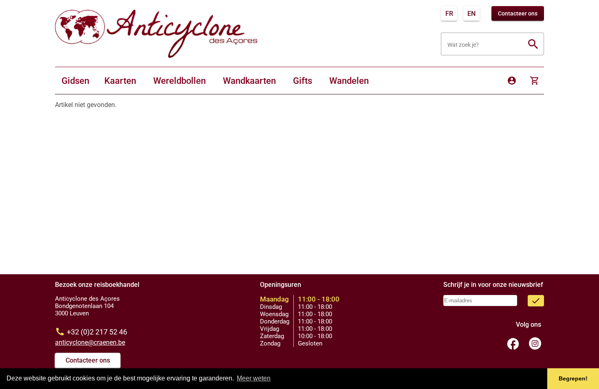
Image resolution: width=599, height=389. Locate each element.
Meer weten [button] (254, 378)
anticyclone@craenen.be (90, 342)
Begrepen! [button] (573, 378)
